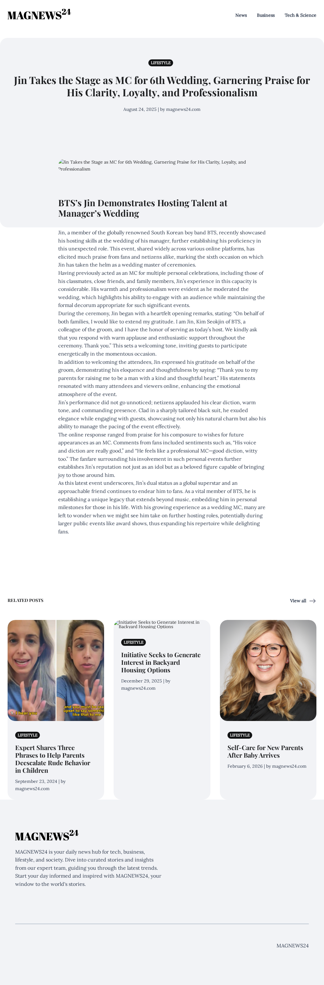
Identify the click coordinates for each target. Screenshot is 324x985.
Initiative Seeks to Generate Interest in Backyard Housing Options (161, 662)
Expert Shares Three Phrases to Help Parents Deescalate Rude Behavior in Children (52, 758)
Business (266, 15)
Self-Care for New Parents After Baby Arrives (265, 751)
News (241, 15)
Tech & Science (300, 15)
